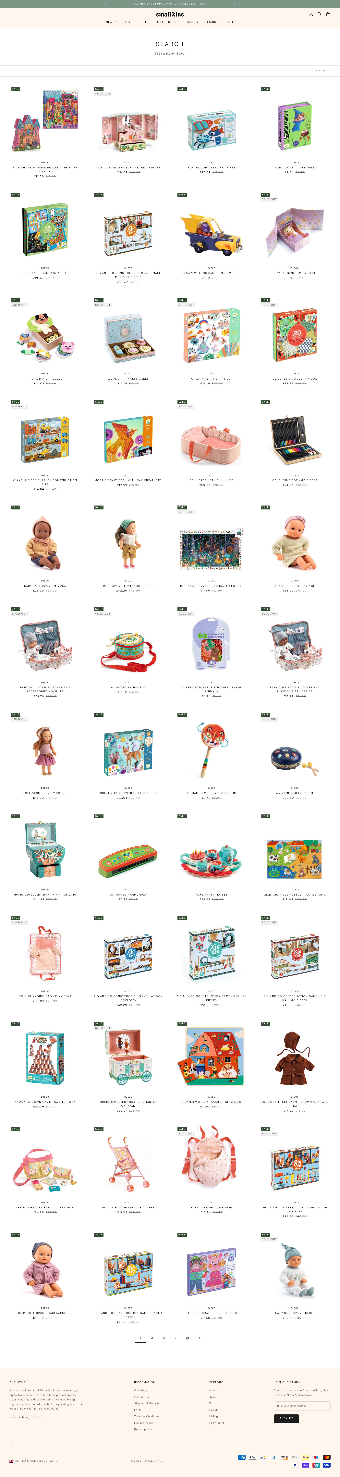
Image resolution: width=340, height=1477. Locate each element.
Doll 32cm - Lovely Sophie (45, 793)
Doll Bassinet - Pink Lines (211, 480)
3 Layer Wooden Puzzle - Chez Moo (211, 1102)
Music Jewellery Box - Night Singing (45, 895)
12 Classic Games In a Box (45, 273)
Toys (129, 22)
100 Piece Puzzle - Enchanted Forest (211, 586)
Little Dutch (168, 22)
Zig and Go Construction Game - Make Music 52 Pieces (128, 275)
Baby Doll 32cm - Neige (294, 1313)
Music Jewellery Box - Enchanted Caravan (128, 1104)
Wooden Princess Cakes (128, 379)
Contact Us (141, 1397)
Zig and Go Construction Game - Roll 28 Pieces (211, 998)
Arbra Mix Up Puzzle (45, 379)
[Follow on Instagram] (11, 1444)
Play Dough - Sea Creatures (212, 168)
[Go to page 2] (199, 1338)
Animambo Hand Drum (128, 688)
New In (111, 22)
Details (195, 4)
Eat (211, 1403)
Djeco (45, 163)
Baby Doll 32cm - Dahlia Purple (45, 1313)
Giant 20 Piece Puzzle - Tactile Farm (295, 895)
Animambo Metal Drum (294, 793)
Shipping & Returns (146, 1403)
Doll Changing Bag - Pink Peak (45, 996)
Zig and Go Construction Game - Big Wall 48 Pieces (295, 998)
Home (144, 22)
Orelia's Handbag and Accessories (45, 1208)
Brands (212, 22)
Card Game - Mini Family (295, 168)
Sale (230, 22)
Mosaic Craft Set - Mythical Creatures (128, 480)
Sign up (286, 1418)
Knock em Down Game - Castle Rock (45, 1102)
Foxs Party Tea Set (212, 895)
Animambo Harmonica (128, 895)
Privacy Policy (143, 1423)
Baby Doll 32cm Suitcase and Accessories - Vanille (45, 690)
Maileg (192, 22)
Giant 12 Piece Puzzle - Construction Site (45, 482)
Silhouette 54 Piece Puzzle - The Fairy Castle (45, 170)
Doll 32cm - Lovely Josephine (128, 586)
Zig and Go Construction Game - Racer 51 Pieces (128, 1315)
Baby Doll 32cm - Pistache (295, 586)
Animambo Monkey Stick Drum (212, 793)
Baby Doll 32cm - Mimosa (45, 586)
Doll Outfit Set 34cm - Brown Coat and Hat (295, 1104)
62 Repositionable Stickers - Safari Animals (212, 690)
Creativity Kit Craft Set (211, 379)
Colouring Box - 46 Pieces (295, 480)
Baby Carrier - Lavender (211, 1208)
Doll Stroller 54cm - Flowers (128, 1208)
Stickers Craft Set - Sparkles (211, 1313)
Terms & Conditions (147, 1416)
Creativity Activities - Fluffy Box (128, 793)
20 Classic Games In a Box (295, 379)
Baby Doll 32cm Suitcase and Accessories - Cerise (295, 690)
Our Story (140, 1390)
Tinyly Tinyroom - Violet (295, 273)
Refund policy (143, 1429)
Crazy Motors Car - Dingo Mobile (211, 273)
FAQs (137, 1410)
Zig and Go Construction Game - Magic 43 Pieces (294, 1210)
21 (187, 1338)
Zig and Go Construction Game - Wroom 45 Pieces (128, 998)
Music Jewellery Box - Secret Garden (128, 168)
